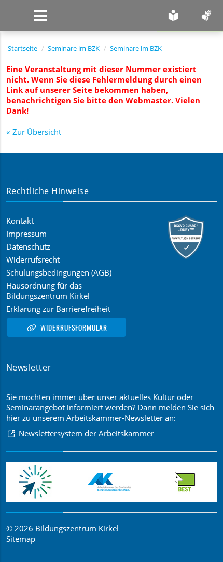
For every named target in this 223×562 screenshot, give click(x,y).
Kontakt (20, 220)
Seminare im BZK (74, 48)
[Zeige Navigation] (40, 15)
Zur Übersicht (36, 132)
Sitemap (20, 538)
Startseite (22, 48)
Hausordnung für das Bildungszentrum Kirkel (48, 290)
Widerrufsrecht (33, 259)
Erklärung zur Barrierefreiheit (58, 309)
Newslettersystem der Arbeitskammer (86, 433)
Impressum (26, 233)
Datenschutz (28, 246)
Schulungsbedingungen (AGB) (59, 272)
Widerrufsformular (73, 327)
